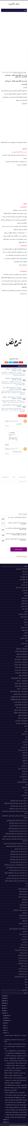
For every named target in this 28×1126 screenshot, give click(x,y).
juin (5, 1025)
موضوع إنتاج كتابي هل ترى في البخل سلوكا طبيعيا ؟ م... (15, 1104)
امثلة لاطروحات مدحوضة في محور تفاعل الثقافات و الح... (15, 1085)
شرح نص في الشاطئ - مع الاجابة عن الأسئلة (13, 1075)
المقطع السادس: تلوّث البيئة (21, 723)
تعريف (26, 739)
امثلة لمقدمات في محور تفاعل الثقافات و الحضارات (14, 1092)
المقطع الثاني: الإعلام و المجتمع (21, 683)
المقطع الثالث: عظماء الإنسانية (21, 667)
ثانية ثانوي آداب (24, 766)
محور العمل (25, 926)
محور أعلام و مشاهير (23, 894)
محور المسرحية (24, 939)
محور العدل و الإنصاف (23, 923)
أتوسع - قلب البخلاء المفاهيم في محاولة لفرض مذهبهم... (15, 1099)
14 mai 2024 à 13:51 (14, 448)
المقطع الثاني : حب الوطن (22, 680)
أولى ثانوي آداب (24, 584)
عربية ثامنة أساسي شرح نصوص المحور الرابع (18, 831)
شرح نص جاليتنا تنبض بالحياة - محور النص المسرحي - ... (15, 1063)
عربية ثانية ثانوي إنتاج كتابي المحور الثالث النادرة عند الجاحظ (15, 836)
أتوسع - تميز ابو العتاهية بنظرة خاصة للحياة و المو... (14, 1097)
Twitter (10, 362)
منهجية (26, 979)
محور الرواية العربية (23, 904)
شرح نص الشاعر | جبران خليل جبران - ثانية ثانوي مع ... (15, 1080)
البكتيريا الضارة (24, 598)
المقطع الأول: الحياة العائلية (21, 654)
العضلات (25, 632)
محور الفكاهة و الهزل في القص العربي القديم (18, 928)
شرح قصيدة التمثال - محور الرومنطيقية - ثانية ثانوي (14, 1058)
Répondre (7, 425)
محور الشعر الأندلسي (23, 915)
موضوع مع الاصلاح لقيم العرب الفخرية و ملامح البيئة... (15, 1117)
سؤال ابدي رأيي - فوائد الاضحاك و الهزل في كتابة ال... (15, 1107)
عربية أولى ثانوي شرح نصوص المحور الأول (18, 800)
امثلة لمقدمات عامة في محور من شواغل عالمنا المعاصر (15, 1087)
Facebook (16, 362)
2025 (5, 998)
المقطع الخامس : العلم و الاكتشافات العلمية (18, 691)
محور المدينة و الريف (23, 934)
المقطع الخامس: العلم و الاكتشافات (20, 694)
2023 (5, 1003)
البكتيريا (25, 595)
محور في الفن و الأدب (23, 960)
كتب (26, 886)
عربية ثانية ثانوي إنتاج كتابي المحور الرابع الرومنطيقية (16, 846)
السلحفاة (25, 622)
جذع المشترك (24, 773)
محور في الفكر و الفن (23, 958)
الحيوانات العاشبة (23, 616)
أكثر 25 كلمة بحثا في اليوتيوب (21, 568)
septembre (7, 1020)
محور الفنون (24, 931)
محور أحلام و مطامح (23, 891)
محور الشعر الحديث (23, 918)
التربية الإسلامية (24, 603)
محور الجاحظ (24, 899)
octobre (6, 1018)
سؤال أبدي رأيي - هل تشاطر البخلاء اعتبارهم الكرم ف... (15, 1112)
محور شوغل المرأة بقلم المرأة (21, 950)
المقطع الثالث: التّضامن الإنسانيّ (20, 664)
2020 (5, 1010)
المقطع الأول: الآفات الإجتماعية (21, 651)
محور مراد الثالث (24, 966)
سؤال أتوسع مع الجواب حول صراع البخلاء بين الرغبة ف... (15, 1109)
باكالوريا (25, 726)
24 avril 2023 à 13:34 (14, 421)
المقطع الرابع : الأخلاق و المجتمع (20, 702)
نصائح (26, 984)
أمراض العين (24, 571)
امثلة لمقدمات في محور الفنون (10, 1090)
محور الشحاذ (24, 912)
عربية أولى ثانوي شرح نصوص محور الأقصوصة (18, 808)
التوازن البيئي (24, 608)
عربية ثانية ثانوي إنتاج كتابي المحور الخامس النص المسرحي (15, 843)
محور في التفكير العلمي (22, 955)
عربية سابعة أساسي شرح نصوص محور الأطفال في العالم (16, 872)
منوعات (25, 982)
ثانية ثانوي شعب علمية (22, 768)
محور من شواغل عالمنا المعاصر (21, 976)
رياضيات (25, 792)
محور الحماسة (24, 902)
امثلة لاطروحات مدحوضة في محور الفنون (12, 1082)
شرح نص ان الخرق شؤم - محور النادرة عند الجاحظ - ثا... (15, 1055)
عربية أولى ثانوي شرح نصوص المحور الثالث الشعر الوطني (15, 803)
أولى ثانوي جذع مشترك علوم (21, 587)
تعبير (26, 736)
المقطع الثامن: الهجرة (23, 675)
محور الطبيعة (24, 920)
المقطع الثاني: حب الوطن (22, 688)
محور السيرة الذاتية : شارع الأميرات (20, 910)
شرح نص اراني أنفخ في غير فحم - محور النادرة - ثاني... (15, 1043)
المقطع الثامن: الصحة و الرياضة (21, 670)
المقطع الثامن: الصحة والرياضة (21, 672)
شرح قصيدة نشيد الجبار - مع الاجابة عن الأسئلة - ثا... (14, 1065)
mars (6, 1032)
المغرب (25, 646)
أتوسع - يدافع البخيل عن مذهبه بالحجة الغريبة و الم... (14, 1102)
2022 (5, 1005)
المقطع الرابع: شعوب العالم (21, 707)
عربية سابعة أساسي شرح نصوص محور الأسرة (18, 870)
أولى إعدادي (24, 574)
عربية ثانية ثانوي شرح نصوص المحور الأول (19, 851)
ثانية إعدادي (25, 758)
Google (20, 362)
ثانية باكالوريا (24, 760)
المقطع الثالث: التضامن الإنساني (20, 662)
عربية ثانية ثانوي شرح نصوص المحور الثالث (18, 854)
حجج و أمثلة (25, 779)
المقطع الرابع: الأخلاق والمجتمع (21, 704)
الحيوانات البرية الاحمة (22, 614)
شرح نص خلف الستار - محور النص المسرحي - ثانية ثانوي (15, 1060)
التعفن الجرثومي (24, 606)
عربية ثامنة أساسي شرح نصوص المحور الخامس (17, 828)
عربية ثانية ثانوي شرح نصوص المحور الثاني (18, 856)
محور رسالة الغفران (23, 947)
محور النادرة (24, 942)
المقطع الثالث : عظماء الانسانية (21, 659)
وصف (26, 987)
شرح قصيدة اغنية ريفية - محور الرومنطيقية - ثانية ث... (15, 1050)
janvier (6, 1122)
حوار (26, 784)
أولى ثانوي (25, 582)
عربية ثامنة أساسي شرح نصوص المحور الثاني (18, 825)
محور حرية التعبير (23, 944)
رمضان (26, 789)
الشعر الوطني (24, 630)
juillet (5, 1022)
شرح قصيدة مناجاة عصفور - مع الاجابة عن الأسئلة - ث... (15, 1067)
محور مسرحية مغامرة (23, 971)
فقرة (26, 883)
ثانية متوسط (24, 771)
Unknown (7, 421)
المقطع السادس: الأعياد (22, 718)
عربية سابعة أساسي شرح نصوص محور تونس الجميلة (16, 878)
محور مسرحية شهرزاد (23, 968)
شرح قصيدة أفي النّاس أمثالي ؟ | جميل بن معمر (17, 517)
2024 (5, 1000)
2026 (6, 995)
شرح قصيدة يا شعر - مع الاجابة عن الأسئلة (12, 1070)
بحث (26, 728)
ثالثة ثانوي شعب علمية (22, 750)
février (6, 1119)
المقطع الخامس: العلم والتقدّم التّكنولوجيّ (19, 699)
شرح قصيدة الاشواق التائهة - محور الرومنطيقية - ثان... (15, 1053)
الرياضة (25, 619)
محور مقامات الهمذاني (22, 974)
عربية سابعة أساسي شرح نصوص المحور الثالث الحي (16, 867)
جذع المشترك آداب (23, 776)
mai (6, 1027)
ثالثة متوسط (24, 752)
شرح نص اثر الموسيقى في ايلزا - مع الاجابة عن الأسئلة (15, 1077)
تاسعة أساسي (24, 734)
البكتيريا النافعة (24, 600)
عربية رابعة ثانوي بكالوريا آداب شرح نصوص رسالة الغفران (15, 864)
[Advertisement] (14, 27)
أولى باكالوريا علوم (23, 579)
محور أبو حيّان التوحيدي (22, 888)
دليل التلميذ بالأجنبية (19, 549)
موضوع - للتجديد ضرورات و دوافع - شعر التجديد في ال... (15, 1095)
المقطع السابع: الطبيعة (22, 715)
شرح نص (25, 797)
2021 (5, 1008)
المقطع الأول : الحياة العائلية (21, 648)
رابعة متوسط (24, 787)
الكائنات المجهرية (23, 638)
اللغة (26, 640)
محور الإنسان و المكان (22, 896)
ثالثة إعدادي (25, 742)
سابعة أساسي (24, 795)
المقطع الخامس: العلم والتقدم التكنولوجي (19, 696)
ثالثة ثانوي (25, 744)
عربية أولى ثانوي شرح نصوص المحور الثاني (18, 805)
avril (5, 1030)
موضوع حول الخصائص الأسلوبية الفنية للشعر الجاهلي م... (15, 1114)
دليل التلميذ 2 (12, 432)
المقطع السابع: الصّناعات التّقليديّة (20, 712)
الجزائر (26, 611)
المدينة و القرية (24, 643)
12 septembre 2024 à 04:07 (12, 434)
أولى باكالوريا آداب (23, 576)
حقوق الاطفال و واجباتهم (22, 781)
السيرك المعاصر (24, 627)
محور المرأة (25, 936)
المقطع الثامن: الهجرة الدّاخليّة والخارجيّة (19, 678)
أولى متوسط (24, 590)
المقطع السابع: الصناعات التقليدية (20, 710)
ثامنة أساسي (24, 755)
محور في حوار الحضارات (22, 963)
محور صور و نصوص (23, 952)
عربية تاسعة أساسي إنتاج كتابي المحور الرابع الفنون (17, 820)
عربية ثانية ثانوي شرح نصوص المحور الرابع (18, 862)
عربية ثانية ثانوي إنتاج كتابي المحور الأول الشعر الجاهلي (16, 833)
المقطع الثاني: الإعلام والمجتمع (21, 686)
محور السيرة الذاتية (23, 907)
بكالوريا (25, 731)
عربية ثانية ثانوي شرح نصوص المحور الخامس (18, 859)
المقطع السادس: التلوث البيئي (21, 720)
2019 (5, 1013)
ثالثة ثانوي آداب (24, 747)
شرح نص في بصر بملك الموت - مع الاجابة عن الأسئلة (14, 1072)
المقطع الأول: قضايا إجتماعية (21, 656)
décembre (7, 1015)
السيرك (25, 624)
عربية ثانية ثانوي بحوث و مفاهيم (21, 848)
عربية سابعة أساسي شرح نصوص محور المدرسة (17, 875)
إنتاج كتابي (25, 592)
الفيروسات (25, 635)
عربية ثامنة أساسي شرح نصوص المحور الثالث (18, 823)
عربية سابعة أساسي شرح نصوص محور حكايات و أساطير (16, 880)
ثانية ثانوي (25, 763)
